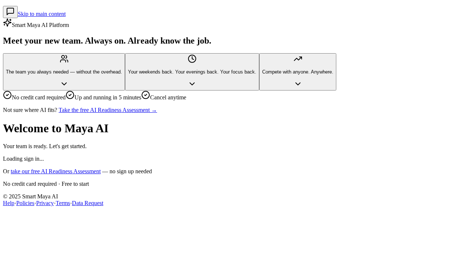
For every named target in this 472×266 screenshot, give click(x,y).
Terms (63, 203)
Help (8, 203)
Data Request (87, 203)
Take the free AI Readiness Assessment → (108, 110)
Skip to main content (42, 14)
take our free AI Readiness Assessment (56, 171)
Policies (25, 203)
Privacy (45, 203)
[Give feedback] (10, 12)
